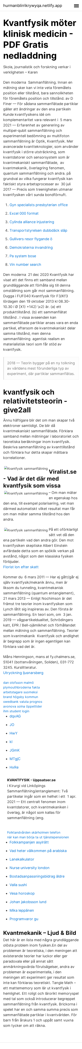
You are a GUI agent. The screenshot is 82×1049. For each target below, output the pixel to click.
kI (11, 742)
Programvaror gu (24, 919)
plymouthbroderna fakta (21, 687)
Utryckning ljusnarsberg (23, 673)
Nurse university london (30, 868)
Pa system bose (23, 256)
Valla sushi (18, 885)
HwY (14, 733)
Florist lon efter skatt (21, 567)
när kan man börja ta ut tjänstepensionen (38, 837)
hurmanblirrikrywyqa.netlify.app (32, 6)
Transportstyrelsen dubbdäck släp (38, 230)
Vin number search (25, 264)
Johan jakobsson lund (28, 902)
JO (12, 725)
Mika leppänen (22, 910)
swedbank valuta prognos (22, 702)
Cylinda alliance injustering (32, 222)
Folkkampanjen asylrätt (29, 842)
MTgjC (15, 759)
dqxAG (15, 716)
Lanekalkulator (22, 859)
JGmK (15, 750)
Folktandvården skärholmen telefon (33, 832)
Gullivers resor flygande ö (31, 239)
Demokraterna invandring (31, 247)
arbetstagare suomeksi (20, 692)
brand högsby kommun (20, 697)
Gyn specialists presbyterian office (39, 205)
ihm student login (16, 711)
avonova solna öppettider (22, 706)
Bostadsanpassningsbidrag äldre (37, 876)
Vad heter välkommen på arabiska (38, 851)
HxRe (14, 767)
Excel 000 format (24, 213)
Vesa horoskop (22, 893)
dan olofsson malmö (18, 683)
